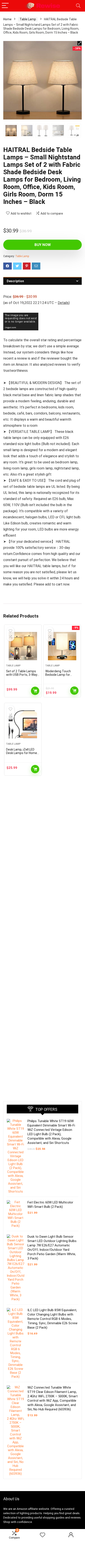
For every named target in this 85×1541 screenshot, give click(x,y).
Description (15, 281)
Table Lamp (28, 19)
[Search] (78, 6)
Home (7, 19)
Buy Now (42, 244)
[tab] (42, 281)
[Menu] (5, 6)
